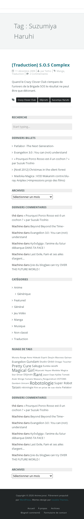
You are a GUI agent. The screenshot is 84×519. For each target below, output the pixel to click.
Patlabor (67, 387)
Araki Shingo (18, 378)
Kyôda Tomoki (62, 374)
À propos (42, 508)
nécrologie (27, 387)
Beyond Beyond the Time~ (47, 226)
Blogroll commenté (30, 512)
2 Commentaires (39, 73)
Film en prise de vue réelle (47, 387)
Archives (55, 508)
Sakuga (37, 366)
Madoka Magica (60, 370)
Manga (60, 71)
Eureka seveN (50, 365)
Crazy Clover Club (27, 99)
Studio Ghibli (47, 361)
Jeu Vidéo (20, 313)
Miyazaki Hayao (43, 370)
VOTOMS (61, 378)
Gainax (68, 357)
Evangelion (19, 362)
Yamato (29, 378)
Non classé (21, 332)
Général (19, 307)
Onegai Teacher (63, 361)
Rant (37, 374)
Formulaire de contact (55, 512)
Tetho (48, 71)
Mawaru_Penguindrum (45, 378)
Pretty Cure (21, 365)
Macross (59, 357)
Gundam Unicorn (20, 383)
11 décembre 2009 (25, 71)
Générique (24, 294)
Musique (19, 326)
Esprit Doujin (47, 357)
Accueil (31, 508)
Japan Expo (48, 374)
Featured (20, 300)
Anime (18, 287)
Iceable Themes (59, 499)
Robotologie (42, 383)
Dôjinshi (44, 99)
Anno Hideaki (33, 357)
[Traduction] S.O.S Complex (41, 65)
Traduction (18, 73)
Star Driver (17, 374)
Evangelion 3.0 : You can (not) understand (40, 152)
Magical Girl (23, 370)
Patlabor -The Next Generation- (34, 146)
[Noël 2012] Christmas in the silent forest (40, 169)
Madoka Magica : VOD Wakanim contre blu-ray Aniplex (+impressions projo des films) (40, 178)
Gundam (32, 362)
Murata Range (19, 357)
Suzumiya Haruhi (60, 99)
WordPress (25, 499)
